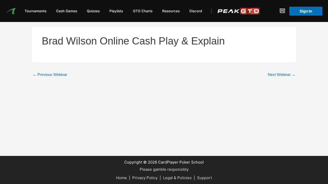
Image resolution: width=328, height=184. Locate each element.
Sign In (306, 11)
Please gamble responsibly (164, 169)
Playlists (116, 11)
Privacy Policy (145, 177)
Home (121, 177)
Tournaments (35, 11)
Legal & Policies (177, 177)
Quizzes (93, 11)
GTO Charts (142, 11)
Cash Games (66, 11)
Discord (195, 11)
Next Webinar (281, 74)
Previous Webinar (50, 74)
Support (204, 177)
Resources (171, 11)
